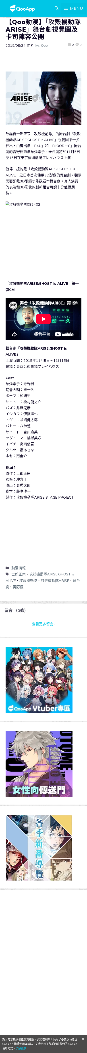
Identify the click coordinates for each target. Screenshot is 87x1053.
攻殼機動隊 (28, 580)
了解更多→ (22, 1048)
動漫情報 (18, 568)
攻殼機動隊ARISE (55, 580)
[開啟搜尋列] (56, 8)
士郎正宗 (18, 574)
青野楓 (18, 587)
